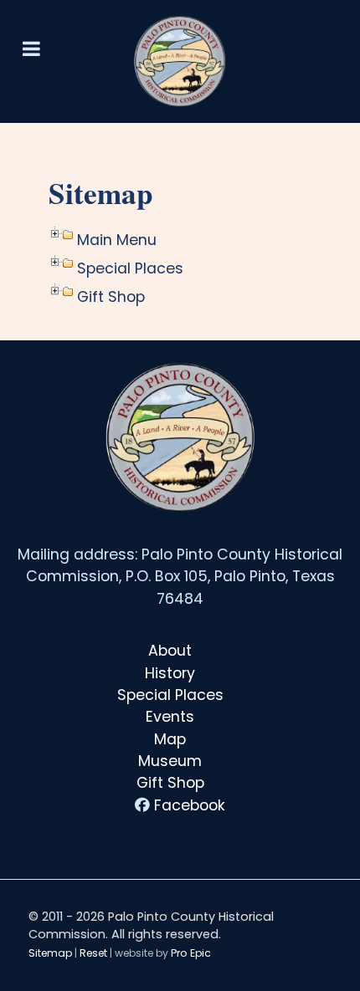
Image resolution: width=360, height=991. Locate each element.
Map (170, 739)
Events (170, 717)
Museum (170, 761)
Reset (93, 953)
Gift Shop (170, 783)
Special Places (170, 695)
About (170, 651)
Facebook (189, 805)
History (170, 673)
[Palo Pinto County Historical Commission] (180, 61)
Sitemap (50, 953)
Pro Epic (191, 953)
